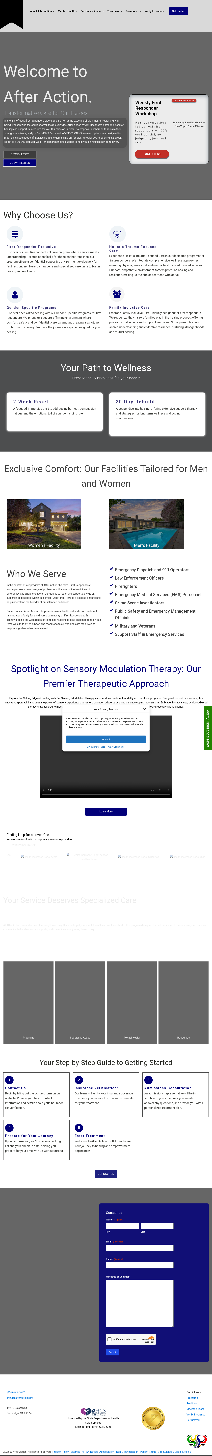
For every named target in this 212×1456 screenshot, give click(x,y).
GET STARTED (106, 1173)
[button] (144, 709)
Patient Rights (148, 1451)
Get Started (178, 11)
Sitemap (75, 1451)
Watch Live (149, 154)
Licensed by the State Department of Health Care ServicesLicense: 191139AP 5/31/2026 (93, 1422)
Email (114, 1241)
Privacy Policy (60, 1451)
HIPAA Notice (90, 1451)
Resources (132, 11)
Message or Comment (118, 1276)
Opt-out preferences (96, 747)
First (108, 1232)
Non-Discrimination (127, 1451)
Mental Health (66, 11)
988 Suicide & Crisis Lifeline (174, 1451)
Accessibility (106, 1451)
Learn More (106, 811)
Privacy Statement (115, 747)
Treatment (113, 11)
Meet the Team (195, 1409)
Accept (106, 739)
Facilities (191, 1403)
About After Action (41, 11)
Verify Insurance (154, 11)
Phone (115, 1259)
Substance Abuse (91, 11)
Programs (192, 1397)
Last (143, 1232)
